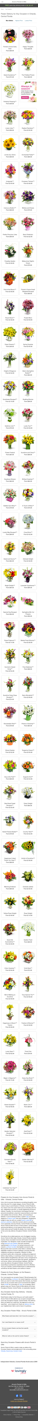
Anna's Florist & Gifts (19, 1)
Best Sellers (9, 20)
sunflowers (15, 1279)
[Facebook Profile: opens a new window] (17, 1395)
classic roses (12, 1218)
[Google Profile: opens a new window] (21, 1395)
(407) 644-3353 (19, 1388)
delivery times (29, 1304)
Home (2, 9)
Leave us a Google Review (19, 1401)
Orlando (3, 1351)
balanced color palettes (11, 1243)
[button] (34, 1417)
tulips (27, 1216)
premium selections (6, 1222)
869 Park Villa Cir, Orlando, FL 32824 (19, 1386)
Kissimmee (9, 1351)
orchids (6, 1284)
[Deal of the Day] (28, 92)
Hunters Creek (17, 1351)
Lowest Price (28, 20)
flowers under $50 (26, 1220)
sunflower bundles (11, 1247)
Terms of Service (7, 1414)
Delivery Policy (19, 1416)
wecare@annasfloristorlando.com (19, 1390)
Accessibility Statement (27, 1414)
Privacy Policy (17, 1414)
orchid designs (13, 1245)
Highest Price (19, 20)
